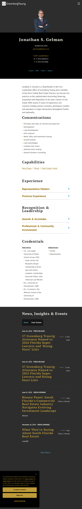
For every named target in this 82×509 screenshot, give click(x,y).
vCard (31, 70)
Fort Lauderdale (41, 56)
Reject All (20, 495)
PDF (37, 70)
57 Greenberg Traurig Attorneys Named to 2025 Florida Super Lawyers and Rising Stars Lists (38, 373)
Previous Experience (34, 196)
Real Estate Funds (49, 168)
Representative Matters (36, 189)
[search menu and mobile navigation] (79, 3)
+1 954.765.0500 (41, 62)
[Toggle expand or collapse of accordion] (69, 188)
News (26, 322)
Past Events (36, 322)
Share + (50, 70)
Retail (36, 168)
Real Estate (27, 168)
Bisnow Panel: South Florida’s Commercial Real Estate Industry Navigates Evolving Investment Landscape (39, 404)
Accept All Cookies (20, 490)
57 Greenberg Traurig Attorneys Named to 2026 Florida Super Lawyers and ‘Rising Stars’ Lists (38, 342)
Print (43, 70)
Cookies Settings (19, 501)
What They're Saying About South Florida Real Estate (38, 433)
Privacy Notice (29, 479)
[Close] (36, 474)
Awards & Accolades (34, 219)
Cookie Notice (7, 481)
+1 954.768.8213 (41, 59)
